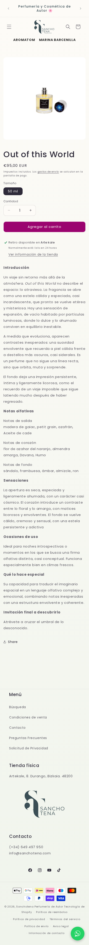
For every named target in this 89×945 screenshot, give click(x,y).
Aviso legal (61, 926)
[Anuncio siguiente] (81, 8)
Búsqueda (17, 707)
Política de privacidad (29, 919)
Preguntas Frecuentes (28, 738)
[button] (9, 27)
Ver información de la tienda (33, 254)
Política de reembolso (52, 912)
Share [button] (13, 642)
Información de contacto (46, 933)
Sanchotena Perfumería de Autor (39, 906)
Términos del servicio (65, 919)
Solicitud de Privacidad (28, 748)
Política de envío (36, 926)
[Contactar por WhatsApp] (77, 933)
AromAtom (24, 40)
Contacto (17, 727)
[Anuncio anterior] (8, 8)
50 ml (13, 191)
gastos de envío (48, 171)
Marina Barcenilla (57, 40)
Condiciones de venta (28, 717)
